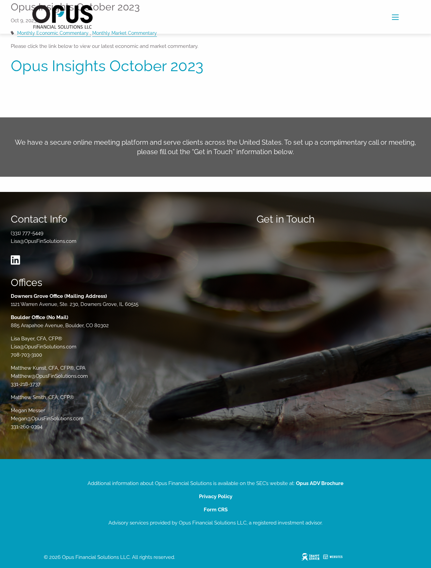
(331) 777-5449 (27, 233)
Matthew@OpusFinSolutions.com (49, 376)
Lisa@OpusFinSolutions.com (43, 241)
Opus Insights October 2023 (107, 66)
